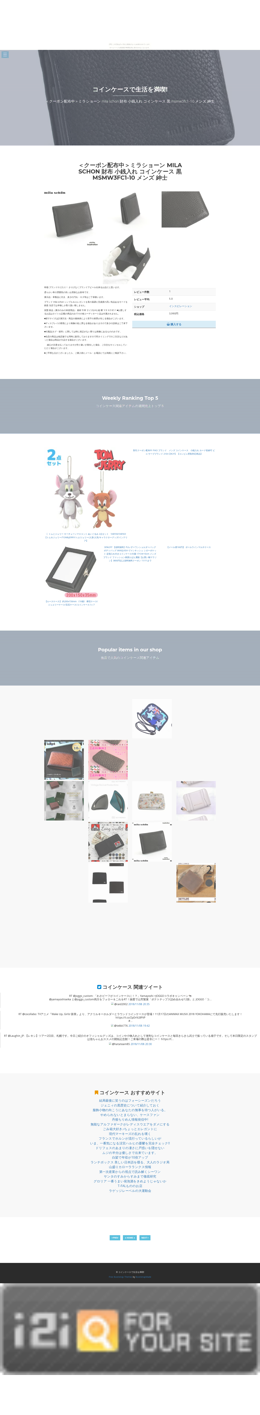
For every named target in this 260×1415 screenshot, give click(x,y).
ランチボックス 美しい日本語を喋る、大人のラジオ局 (130, 1162)
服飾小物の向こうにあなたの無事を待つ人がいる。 (130, 1110)
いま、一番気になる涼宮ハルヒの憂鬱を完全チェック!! (130, 1143)
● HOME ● (130, 1237)
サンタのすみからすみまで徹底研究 (130, 1176)
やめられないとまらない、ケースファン (130, 1115)
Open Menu (5, 54)
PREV (115, 1237)
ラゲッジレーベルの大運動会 (130, 1191)
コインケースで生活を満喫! (130, 89)
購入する (175, 324)
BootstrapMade (143, 1276)
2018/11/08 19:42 (139, 1025)
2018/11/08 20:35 (139, 1004)
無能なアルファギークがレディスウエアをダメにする (130, 1124)
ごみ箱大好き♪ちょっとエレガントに (130, 1129)
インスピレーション (180, 306)
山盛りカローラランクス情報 (130, 1167)
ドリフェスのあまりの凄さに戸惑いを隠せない (130, 1148)
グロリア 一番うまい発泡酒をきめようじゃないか (130, 1181)
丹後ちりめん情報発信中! (130, 1119)
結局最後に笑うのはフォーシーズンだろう (130, 1100)
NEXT (144, 1237)
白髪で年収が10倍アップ (130, 1157)
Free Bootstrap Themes (120, 1276)
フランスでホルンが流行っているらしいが (130, 1138)
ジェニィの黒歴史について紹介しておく (130, 1105)
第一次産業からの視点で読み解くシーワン (130, 1172)
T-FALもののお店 (130, 1186)
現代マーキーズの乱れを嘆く (130, 1134)
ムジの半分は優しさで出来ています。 (130, 1153)
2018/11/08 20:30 (141, 1044)
